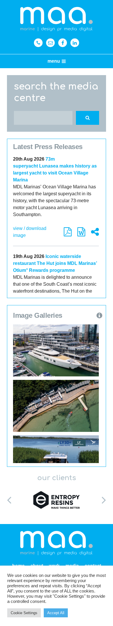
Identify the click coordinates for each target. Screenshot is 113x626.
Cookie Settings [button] (24, 613)
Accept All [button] (55, 613)
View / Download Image (29, 232)
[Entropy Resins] (56, 499)
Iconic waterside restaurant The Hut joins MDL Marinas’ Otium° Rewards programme (55, 263)
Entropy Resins (56, 499)
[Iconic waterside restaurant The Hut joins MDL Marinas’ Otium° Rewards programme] (56, 406)
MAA (56, 19)
